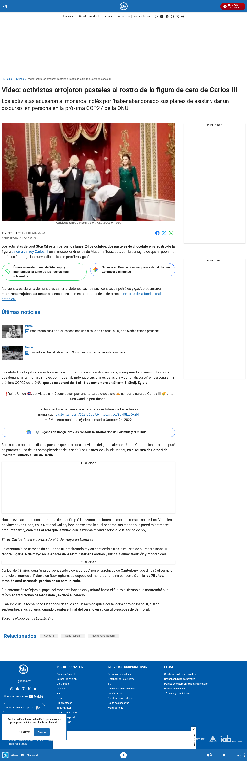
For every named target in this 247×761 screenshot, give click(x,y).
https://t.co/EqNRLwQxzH (119, 414)
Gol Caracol (63, 684)
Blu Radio (7, 79)
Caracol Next (64, 722)
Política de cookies (174, 689)
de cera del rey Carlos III (30, 251)
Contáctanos (115, 693)
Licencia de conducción (117, 16)
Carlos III (49, 635)
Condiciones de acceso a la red (181, 674)
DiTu (59, 698)
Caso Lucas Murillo (89, 16)
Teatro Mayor (64, 708)
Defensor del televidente (121, 679)
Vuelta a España (142, 16)
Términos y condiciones (177, 693)
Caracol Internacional (68, 712)
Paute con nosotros (118, 703)
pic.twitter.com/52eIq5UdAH (77, 414)
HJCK (60, 693)
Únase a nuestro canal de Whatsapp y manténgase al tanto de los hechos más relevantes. (41, 271)
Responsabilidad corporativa (179, 679)
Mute (209, 755)
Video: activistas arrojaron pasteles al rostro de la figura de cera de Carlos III (69, 79)
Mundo (20, 79)
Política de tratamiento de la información (186, 684)
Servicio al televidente (120, 674)
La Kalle (61, 689)
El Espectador (64, 703)
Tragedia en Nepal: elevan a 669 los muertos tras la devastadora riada (77, 352)
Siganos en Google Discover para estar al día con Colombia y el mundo (136, 269)
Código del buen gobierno (121, 689)
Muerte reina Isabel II (103, 635)
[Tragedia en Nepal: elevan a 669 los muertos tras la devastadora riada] (12, 353)
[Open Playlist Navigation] (244, 755)
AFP (18, 233)
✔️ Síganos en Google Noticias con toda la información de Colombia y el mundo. (91, 432)
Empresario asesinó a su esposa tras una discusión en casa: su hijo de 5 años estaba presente (94, 331)
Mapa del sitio (115, 708)
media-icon (123, 755)
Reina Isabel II (73, 635)
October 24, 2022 (119, 420)
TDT (110, 684)
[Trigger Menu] (5, 6)
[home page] (124, 6)
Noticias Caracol (66, 674)
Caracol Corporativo (67, 717)
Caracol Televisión (67, 679)
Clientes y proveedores (120, 698)
